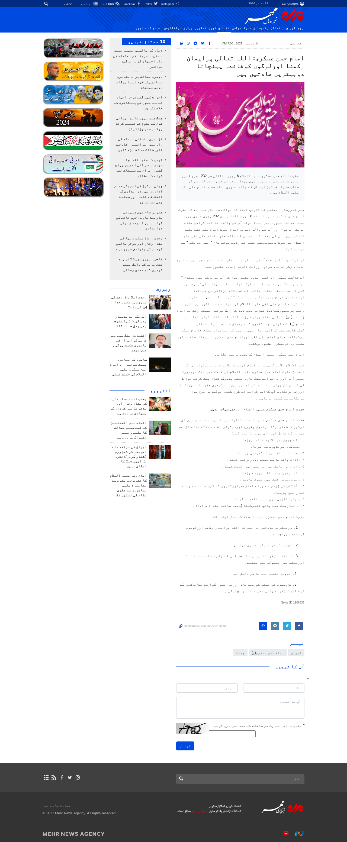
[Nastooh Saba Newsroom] (296, 833)
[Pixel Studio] (283, 833)
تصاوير (200, 28)
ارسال (185, 746)
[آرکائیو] (46, 777)
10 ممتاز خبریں (146, 41)
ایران (290, 28)
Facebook (129, 3)
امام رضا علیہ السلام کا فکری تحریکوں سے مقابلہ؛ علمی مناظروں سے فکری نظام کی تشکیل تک (128, 485)
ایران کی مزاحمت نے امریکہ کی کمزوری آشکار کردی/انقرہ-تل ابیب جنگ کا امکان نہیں (129, 456)
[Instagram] (77, 777)
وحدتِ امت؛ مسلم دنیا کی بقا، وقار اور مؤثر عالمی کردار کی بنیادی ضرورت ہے (139, 243)
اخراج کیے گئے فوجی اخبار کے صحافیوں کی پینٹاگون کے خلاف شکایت (138, 102)
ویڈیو (188, 28)
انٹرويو (160, 390)
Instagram (168, 3)
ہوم (300, 28)
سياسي (236, 28)
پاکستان (277, 28)
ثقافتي (224, 28)
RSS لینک (108, 3)
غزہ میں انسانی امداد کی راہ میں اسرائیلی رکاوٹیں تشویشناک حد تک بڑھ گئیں (139, 144)
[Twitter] (69, 777)
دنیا (247, 28)
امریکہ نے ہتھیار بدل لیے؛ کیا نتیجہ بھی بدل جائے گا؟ (129, 321)
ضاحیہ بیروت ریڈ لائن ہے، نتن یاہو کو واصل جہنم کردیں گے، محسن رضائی (140, 264)
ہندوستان (260, 28)
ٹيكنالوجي (172, 28)
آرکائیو (87, 3)
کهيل (212, 28)
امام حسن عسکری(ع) (268, 653)
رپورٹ (163, 289)
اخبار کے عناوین (149, 28)
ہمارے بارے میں (57, 805)
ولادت (240, 653)
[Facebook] (61, 777)
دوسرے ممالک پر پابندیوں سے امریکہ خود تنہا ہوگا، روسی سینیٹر (139, 82)
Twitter (148, 3)
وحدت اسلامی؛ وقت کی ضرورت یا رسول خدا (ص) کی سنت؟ (129, 302)
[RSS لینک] (53, 777)
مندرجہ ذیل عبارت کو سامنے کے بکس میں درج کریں (259, 726)
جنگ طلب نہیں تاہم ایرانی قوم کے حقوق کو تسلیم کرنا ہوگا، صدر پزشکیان (139, 123)
